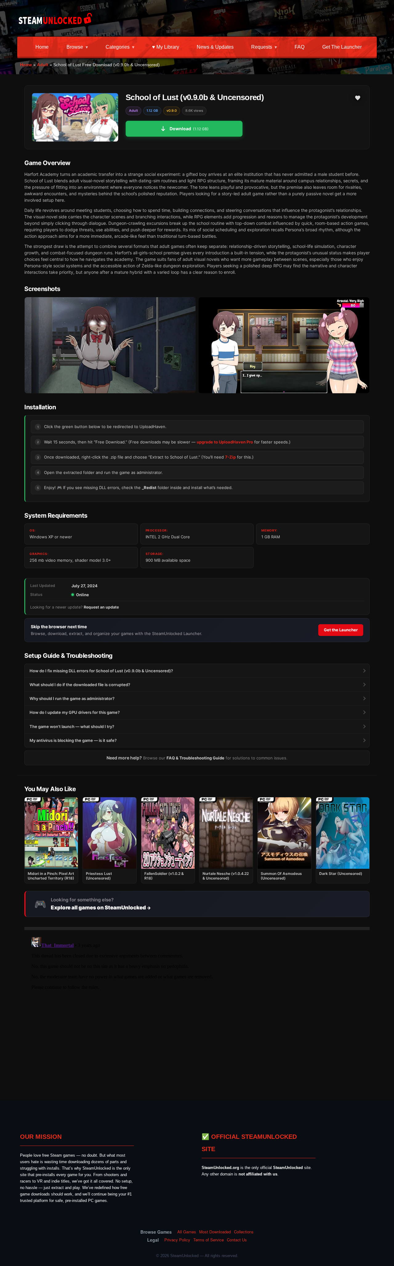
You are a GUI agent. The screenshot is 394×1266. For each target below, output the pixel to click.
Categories (118, 47)
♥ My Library (165, 47)
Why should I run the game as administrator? (72, 698)
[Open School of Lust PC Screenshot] (110, 345)
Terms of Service (208, 1240)
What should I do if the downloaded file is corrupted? (80, 684)
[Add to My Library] (357, 98)
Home (42, 47)
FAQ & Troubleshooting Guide (195, 757)
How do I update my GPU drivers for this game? (75, 712)
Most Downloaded (215, 1232)
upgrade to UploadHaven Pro (225, 441)
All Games (186, 1232)
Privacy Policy (177, 1240)
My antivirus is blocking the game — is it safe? (73, 740)
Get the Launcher (342, 47)
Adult (42, 64)
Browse (74, 47)
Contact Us (237, 1240)
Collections (244, 1232)
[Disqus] (197, 1012)
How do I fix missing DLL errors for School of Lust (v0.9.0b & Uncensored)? (101, 670)
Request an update (101, 607)
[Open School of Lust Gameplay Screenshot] (284, 345)
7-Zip (230, 457)
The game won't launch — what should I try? (72, 726)
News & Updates (215, 47)
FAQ (299, 47)
